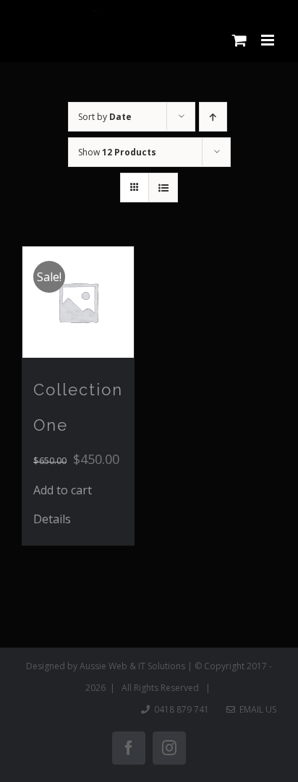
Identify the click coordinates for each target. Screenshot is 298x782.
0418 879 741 (181, 709)
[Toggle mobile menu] (268, 40)
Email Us (255, 709)
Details (52, 519)
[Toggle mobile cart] (239, 40)
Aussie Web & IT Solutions (132, 666)
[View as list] (163, 187)
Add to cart (62, 490)
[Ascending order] (213, 117)
